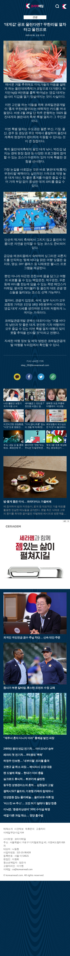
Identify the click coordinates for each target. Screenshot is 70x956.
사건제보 (18, 828)
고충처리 (40, 828)
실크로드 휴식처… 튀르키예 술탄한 (24, 779)
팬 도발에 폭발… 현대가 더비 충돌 (23, 772)
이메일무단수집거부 (13, 832)
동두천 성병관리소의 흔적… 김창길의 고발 (28, 785)
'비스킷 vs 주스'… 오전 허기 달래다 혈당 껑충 (29, 803)
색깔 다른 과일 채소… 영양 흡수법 (23, 815)
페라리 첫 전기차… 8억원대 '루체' (23, 754)
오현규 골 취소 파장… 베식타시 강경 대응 (27, 766)
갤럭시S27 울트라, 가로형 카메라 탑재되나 (28, 791)
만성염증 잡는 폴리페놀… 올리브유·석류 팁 (28, 797)
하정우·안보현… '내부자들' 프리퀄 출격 (26, 760)
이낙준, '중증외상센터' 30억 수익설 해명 (26, 809)
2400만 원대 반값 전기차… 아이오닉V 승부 (28, 748)
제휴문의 (29, 828)
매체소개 (8, 828)
